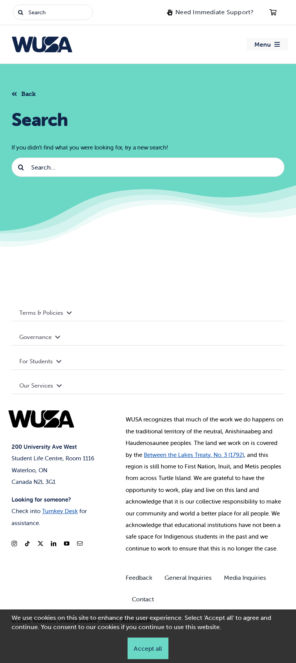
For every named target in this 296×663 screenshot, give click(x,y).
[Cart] (273, 12)
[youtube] (66, 543)
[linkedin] (53, 543)
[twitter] (40, 543)
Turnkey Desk (60, 511)
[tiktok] (27, 543)
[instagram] (14, 543)
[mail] (79, 543)
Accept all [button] (148, 648)
